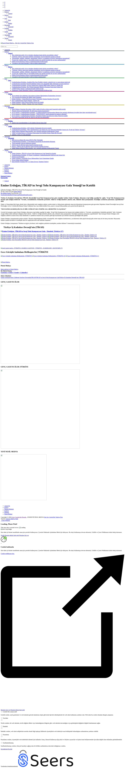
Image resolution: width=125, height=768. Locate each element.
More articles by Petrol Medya (9, 269)
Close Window (5, 520)
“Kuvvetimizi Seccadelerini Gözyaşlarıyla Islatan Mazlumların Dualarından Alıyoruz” (36, 95)
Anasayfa (7, 10)
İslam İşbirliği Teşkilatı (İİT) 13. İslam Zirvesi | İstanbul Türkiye (30, 161)
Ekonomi (10, 27)
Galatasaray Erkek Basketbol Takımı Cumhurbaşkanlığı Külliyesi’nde (32, 90)
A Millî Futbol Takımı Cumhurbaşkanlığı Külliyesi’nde (27, 88)
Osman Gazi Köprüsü (18, 157)
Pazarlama (6, 734)
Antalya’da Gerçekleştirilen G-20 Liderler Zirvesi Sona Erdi (29, 123)
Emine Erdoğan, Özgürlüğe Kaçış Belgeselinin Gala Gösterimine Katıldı (33, 158)
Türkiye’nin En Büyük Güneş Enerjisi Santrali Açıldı (27, 145)
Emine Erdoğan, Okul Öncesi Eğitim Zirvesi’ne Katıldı (28, 102)
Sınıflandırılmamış (8, 743)
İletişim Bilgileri (9, 168)
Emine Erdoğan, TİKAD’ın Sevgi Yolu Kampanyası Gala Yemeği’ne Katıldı (34, 153)
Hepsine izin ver (24, 535)
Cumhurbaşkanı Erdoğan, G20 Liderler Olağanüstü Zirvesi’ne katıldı (32, 128)
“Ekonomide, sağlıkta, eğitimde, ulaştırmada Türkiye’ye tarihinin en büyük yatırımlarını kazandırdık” (41, 58)
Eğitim (10, 23)
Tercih (3, 535)
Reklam (6, 171)
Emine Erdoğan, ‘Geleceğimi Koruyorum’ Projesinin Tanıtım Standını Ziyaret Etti (35, 99)
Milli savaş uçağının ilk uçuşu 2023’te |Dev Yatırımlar (27, 140)
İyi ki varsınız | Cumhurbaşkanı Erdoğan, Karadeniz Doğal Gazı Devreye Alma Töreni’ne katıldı (40, 116)
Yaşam (10, 40)
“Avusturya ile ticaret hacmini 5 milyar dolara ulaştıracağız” (29, 63)
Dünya (10, 17)
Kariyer (6, 170)
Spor (9, 20)
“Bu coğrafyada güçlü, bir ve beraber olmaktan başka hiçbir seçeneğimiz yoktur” (35, 55)
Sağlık (10, 33)
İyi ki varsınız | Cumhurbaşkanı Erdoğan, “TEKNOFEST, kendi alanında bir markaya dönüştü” (39, 114)
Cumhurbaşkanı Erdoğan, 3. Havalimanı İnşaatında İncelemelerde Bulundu (33, 141)
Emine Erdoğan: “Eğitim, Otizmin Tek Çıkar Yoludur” (27, 104)
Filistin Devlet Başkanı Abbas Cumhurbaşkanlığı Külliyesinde (30, 61)
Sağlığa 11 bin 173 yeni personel (21, 134)
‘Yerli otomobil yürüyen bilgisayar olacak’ (24, 143)
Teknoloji (11, 36)
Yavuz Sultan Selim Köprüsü (20, 160)
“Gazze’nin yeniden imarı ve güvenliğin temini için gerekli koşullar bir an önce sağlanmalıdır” (39, 60)
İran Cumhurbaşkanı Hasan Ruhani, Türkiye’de (25, 100)
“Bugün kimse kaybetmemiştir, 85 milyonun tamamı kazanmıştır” (30, 111)
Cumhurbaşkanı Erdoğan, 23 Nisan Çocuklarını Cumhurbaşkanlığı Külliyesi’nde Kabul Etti (38, 155)
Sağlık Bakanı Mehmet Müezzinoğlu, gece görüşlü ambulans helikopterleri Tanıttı (35, 131)
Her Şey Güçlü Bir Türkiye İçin (53, 517)
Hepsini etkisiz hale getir (12, 535)
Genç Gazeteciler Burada (19, 517)
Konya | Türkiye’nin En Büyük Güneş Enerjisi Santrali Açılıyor (30, 146)
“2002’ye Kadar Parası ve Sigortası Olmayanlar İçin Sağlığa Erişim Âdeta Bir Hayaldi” (37, 133)
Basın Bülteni (8, 173)
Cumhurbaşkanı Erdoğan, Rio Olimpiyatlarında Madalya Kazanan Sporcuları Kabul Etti (37, 87)
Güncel (10, 13)
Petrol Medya (18, 191)
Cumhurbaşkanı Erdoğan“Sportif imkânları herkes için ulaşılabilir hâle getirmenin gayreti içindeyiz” (40, 84)
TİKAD (33, 277)
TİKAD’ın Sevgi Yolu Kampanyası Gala (47, 277)
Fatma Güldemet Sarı (16, 277)
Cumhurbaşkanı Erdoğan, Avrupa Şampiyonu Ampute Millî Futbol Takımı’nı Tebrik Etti (37, 85)
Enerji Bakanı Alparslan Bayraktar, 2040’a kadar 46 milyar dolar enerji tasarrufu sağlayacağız (39, 109)
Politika (10, 30)
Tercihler (5, 718)
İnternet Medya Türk (12, 519)
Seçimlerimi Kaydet (6, 749)
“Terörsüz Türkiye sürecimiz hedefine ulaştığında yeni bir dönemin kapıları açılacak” (36, 56)
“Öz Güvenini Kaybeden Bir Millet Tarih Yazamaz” (27, 97)
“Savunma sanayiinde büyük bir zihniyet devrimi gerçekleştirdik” (30, 117)
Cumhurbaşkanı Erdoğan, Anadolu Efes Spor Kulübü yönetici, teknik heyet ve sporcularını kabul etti (41, 82)
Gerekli (10, 712)
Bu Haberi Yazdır (6, 193)
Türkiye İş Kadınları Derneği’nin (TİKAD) (71, 277)
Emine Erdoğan (5, 277)
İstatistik (5, 726)
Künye (6, 166)
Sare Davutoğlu (26, 277)
